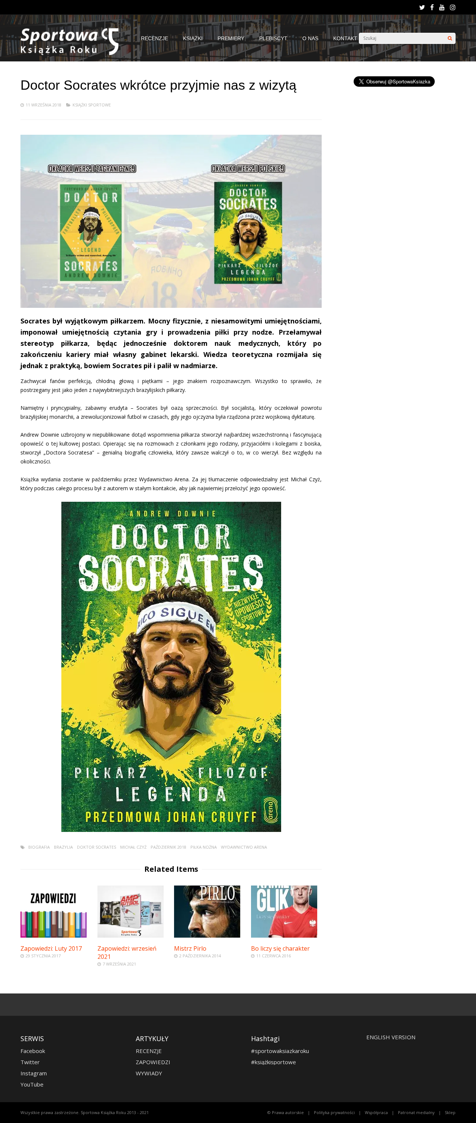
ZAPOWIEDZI (153, 1062)
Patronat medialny (416, 1112)
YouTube (32, 1084)
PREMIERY (231, 38)
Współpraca (376, 1112)
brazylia (63, 847)
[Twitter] (422, 7)
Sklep (450, 1112)
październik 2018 (168, 847)
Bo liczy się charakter (280, 948)
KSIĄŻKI (193, 38)
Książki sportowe (92, 105)
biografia (39, 847)
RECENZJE (154, 38)
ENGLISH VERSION (390, 1037)
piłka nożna (203, 847)
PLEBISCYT (273, 38)
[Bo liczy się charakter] (284, 935)
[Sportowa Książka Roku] (73, 53)
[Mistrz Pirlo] (207, 935)
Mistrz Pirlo (190, 948)
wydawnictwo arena (244, 847)
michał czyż (133, 847)
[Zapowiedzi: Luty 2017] (53, 935)
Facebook (32, 1051)
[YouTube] (442, 7)
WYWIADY (149, 1073)
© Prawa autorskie (285, 1112)
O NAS (310, 38)
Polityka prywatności (334, 1112)
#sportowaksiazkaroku (280, 1051)
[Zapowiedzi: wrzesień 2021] (130, 935)
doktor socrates (96, 847)
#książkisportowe (273, 1062)
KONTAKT (345, 38)
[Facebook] (432, 7)
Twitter (30, 1062)
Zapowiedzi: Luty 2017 (51, 948)
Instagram (33, 1073)
